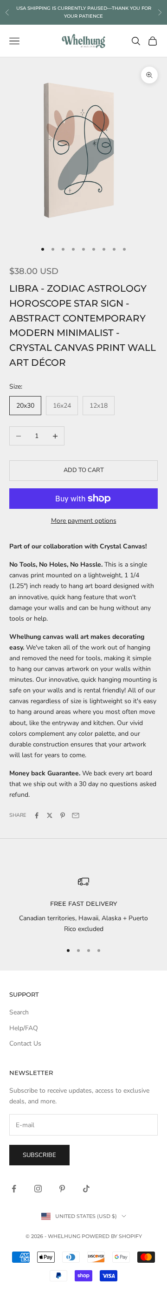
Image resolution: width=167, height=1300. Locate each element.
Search (19, 1012)
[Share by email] (75, 815)
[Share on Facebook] (36, 815)
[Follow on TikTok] (86, 1188)
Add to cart (84, 470)
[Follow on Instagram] (38, 1188)
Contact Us (25, 1043)
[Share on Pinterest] (62, 815)
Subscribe (39, 1155)
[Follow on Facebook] (14, 1188)
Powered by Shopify (112, 1236)
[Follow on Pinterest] (62, 1188)
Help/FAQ (23, 1028)
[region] (83, 905)
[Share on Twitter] (49, 815)
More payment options (83, 520)
